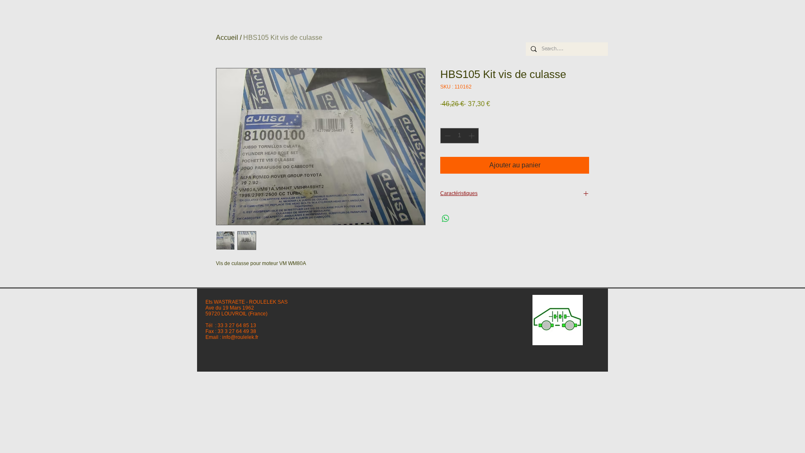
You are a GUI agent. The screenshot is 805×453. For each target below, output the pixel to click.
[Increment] (472, 135)
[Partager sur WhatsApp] (446, 218)
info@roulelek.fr (240, 337)
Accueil (227, 37)
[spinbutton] (459, 135)
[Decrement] (446, 135)
